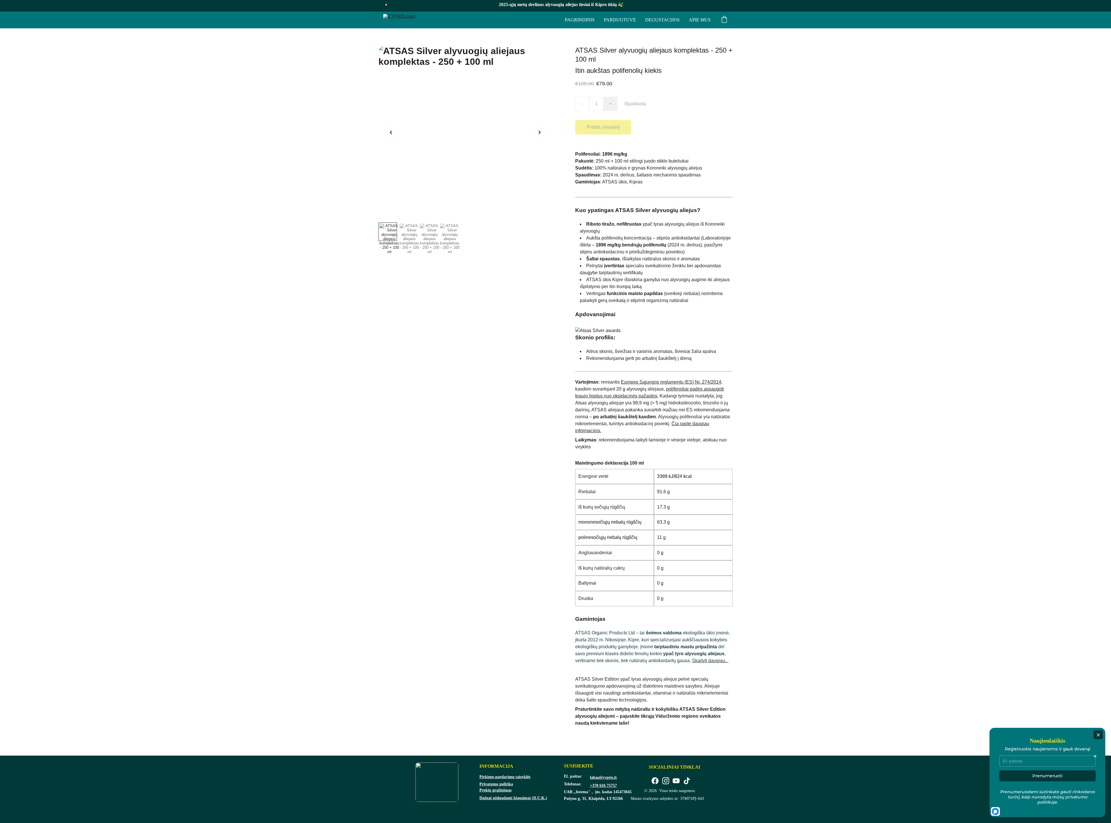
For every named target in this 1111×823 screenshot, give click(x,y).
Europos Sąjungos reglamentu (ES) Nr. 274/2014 (671, 382)
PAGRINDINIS (580, 19)
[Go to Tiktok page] (686, 781)
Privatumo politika (496, 784)
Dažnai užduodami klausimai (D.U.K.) (513, 798)
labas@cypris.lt (603, 777)
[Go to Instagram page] (665, 781)
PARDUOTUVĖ (620, 19)
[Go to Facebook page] (655, 781)
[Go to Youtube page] (676, 781)
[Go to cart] (724, 20)
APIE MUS (700, 19)
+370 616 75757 (603, 785)
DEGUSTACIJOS (662, 19)
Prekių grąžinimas (495, 790)
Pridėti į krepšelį (603, 127)
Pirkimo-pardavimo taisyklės (504, 777)
